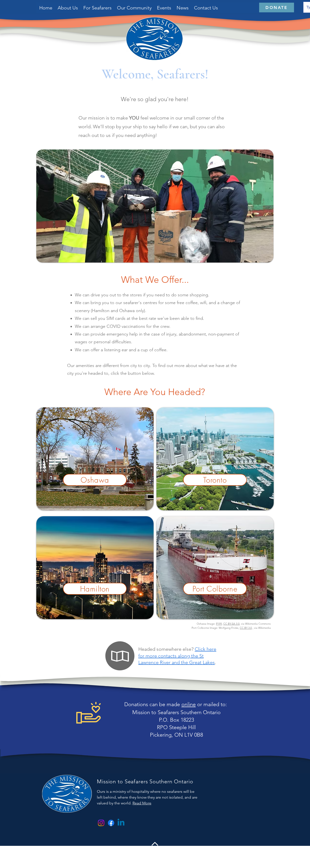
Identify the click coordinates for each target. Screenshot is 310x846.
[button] (97, 8)
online (188, 704)
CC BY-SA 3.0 (231, 623)
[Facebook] (111, 823)
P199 (219, 623)
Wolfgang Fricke (228, 627)
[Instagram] (101, 823)
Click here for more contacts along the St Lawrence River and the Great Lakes (177, 655)
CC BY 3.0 (246, 627)
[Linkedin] (121, 823)
